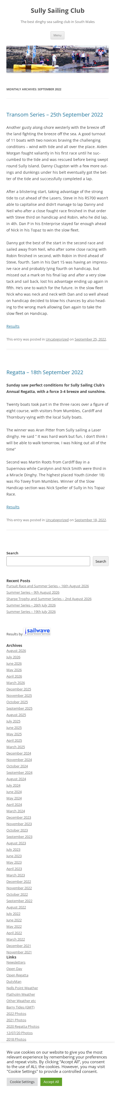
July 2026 (13, 657)
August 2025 (16, 714)
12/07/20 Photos (19, 1032)
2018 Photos (16, 1039)
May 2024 (14, 798)
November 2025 (19, 695)
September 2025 (19, 708)
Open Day (14, 968)
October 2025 (17, 701)
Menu (57, 35)
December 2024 (18, 753)
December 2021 (18, 945)
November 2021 (19, 952)
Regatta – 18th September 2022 (44, 372)
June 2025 (14, 727)
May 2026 (14, 669)
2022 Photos (16, 1013)
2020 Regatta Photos (22, 1026)
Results (13, 326)
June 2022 (14, 920)
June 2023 (14, 855)
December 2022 (18, 881)
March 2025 (15, 746)
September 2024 (19, 772)
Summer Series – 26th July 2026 (31, 605)
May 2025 (14, 734)
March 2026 (15, 682)
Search (12, 553)
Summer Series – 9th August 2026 (32, 592)
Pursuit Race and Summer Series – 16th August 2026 (47, 585)
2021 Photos (16, 1020)
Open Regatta (17, 975)
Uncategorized (57, 339)
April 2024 (14, 804)
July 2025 (13, 721)
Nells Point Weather (22, 987)
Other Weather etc (21, 1000)
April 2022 (14, 932)
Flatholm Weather (20, 994)
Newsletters (15, 962)
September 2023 (19, 836)
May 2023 (14, 862)
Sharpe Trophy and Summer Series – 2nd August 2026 (48, 598)
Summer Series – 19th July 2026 (31, 611)
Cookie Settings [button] (22, 1081)
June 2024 (14, 791)
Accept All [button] (51, 1081)
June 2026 (14, 663)
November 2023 (19, 823)
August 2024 (16, 778)
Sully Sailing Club (58, 10)
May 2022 (14, 926)
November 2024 (19, 759)
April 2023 (14, 868)
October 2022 (17, 894)
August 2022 (16, 907)
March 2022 (15, 939)
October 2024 (17, 766)
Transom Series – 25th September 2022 (54, 114)
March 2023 (15, 875)
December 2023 (18, 817)
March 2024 (15, 811)
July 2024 (13, 785)
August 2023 (16, 843)
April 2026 (14, 676)
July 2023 (13, 849)
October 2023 (17, 830)
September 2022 (19, 900)
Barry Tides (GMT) (20, 1007)
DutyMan (13, 981)
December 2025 (18, 689)
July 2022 (13, 913)
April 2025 (14, 740)
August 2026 (16, 650)
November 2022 (19, 888)
